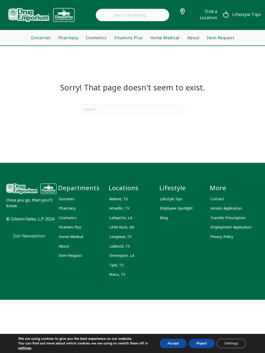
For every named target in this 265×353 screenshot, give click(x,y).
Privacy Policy (221, 236)
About (193, 38)
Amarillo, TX (119, 208)
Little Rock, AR (121, 227)
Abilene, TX (118, 198)
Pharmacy (68, 38)
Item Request (220, 38)
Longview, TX (120, 236)
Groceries (41, 38)
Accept (173, 343)
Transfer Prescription (228, 217)
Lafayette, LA (120, 217)
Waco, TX (117, 274)
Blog (164, 217)
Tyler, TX (116, 265)
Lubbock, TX (119, 246)
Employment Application (231, 227)
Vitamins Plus (128, 38)
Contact (217, 198)
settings (24, 348)
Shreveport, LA (121, 255)
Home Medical (165, 38)
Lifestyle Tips (171, 198)
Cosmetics (96, 38)
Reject (201, 343)
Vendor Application (226, 208)
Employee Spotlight (176, 208)
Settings (231, 343)
